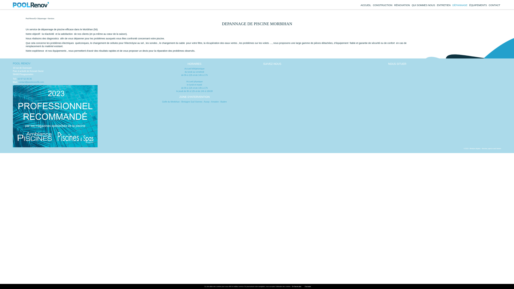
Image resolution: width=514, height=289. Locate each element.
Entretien (444, 5)
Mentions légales (475, 148)
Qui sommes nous (423, 5)
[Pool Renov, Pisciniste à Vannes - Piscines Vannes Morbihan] (31, 7)
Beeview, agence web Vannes (491, 148)
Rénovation (402, 5)
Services (51, 19)
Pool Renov (30, 19)
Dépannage (459, 5)
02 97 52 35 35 (25, 79)
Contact (494, 5)
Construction (382, 5)
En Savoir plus (296, 286)
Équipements (478, 5)
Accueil (366, 5)
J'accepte (308, 286)
